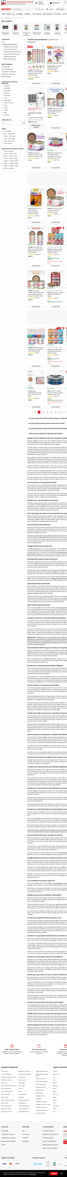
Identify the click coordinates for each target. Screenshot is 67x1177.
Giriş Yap (40, 9)
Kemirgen (19, 14)
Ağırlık (4, 129)
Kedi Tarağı (22, 1085)
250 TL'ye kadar (8, 151)
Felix (5, 112)
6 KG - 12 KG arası (9, 141)
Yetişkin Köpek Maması (42, 1071)
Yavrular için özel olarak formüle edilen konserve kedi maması (46, 536)
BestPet (6, 93)
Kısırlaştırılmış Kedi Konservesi (12, 52)
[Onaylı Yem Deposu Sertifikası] (48, 1164)
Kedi (3, 14)
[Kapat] (64, 2)
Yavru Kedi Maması (6, 1074)
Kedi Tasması (22, 1080)
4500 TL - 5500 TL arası (11, 166)
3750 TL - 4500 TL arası (11, 163)
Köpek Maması (22, 1103)
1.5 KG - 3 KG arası (9, 136)
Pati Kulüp (57, 14)
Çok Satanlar (36, 14)
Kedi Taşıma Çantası (7, 1091)
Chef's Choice (8, 103)
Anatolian (7, 88)
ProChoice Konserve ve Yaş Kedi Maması (39, 642)
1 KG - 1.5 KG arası (9, 134)
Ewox (5, 105)
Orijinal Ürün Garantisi (7, 1134)
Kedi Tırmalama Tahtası (7, 1100)
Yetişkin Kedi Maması (6, 1080)
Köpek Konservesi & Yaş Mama (42, 1074)
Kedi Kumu (4, 1083)
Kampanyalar (47, 14)
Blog (23, 1131)
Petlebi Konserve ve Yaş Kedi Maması (48, 637)
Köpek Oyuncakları (41, 1084)
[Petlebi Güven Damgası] (38, 1164)
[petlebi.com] (2, 18)
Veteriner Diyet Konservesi (11, 54)
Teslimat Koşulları (48, 1138)
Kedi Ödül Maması (7, 69)
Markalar (27, 14)
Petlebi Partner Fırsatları (8, 1138)
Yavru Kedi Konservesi (10, 49)
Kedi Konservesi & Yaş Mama (9, 1085)
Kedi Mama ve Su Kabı (8, 74)
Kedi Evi (21, 1091)
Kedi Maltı (21, 1097)
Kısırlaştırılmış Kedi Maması (8, 1077)
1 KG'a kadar (7, 131)
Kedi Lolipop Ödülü (40, 1113)
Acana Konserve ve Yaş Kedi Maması (47, 639)
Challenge (7, 100)
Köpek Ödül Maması (41, 1078)
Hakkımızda (4, 1131)
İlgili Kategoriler (7, 64)
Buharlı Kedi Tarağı (24, 1100)
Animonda (7, 90)
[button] (43, 67)
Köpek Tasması (40, 1090)
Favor (5, 108)
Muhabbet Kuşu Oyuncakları (43, 1104)
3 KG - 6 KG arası (9, 138)
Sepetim (61, 9)
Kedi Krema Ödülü (6, 1108)
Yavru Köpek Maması (24, 1106)
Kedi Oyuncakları (5, 1094)
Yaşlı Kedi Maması (23, 1108)
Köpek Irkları (25, 1141)
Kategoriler (6, 39)
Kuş (13, 14)
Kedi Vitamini (22, 1077)
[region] (13, 111)
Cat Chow (7, 95)
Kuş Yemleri (39, 1099)
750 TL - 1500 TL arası (10, 156)
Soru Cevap (25, 1134)
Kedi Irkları (25, 1138)
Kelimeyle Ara (6, 120)
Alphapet (7, 86)
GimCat (6, 115)
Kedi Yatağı (22, 1083)
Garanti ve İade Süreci (49, 1141)
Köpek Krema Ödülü (6, 1111)
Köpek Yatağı (39, 1093)
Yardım (51, 9)
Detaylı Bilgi (32, 1174)
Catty (6, 98)
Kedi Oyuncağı (6, 76)
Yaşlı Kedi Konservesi (10, 56)
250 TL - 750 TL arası (10, 154)
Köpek (9, 14)
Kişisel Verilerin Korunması (50, 1145)
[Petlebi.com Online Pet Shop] (6, 9)
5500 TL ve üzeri (9, 168)
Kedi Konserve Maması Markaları (10, 82)
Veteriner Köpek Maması (42, 1110)
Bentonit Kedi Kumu (6, 1106)
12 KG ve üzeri (8, 143)
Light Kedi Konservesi (10, 59)
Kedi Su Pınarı (4, 1103)
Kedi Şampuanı (23, 1094)
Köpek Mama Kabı (40, 1087)
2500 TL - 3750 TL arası (11, 161)
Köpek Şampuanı (40, 1096)
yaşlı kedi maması (32, 593)
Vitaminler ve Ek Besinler (9, 72)
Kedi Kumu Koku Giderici (25, 1074)
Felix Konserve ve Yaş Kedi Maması (43, 641)
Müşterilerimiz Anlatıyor (8, 1141)
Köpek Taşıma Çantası (42, 1081)
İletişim (3, 1145)
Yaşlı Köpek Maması (24, 1111)
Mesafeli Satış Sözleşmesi (50, 1134)
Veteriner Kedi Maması (41, 1107)
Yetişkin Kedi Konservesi (11, 47)
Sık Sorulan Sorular (48, 1131)
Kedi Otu (21, 1088)
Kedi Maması (5, 67)
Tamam (53, 1173)
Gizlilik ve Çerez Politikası (50, 1148)
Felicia (6, 110)
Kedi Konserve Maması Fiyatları (12, 149)
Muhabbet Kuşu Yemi (41, 1101)
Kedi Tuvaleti (4, 1097)
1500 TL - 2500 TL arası (11, 158)
